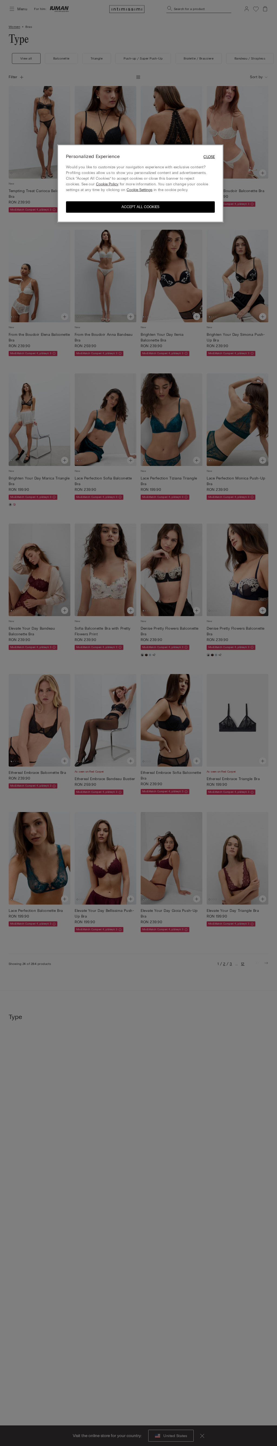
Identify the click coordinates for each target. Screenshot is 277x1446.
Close (209, 157)
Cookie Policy (107, 184)
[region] (140, 183)
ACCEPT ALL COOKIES (140, 207)
